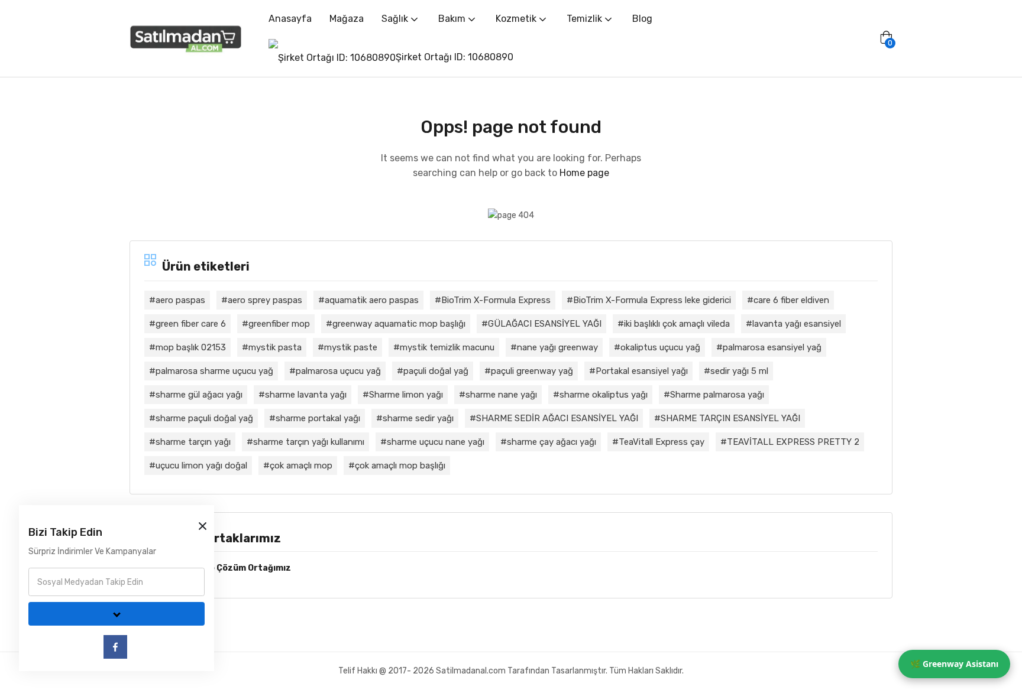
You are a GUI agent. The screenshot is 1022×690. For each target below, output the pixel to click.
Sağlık (395, 18)
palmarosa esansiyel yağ (772, 347)
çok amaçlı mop (301, 465)
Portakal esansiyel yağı (642, 371)
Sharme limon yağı (406, 394)
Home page (584, 172)
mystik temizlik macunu (447, 347)
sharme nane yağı (501, 394)
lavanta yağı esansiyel (796, 323)
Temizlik (585, 18)
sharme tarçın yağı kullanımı (308, 442)
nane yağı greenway (557, 347)
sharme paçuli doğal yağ (204, 418)
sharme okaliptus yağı (603, 394)
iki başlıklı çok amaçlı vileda (677, 323)
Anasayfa (290, 18)
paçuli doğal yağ (435, 371)
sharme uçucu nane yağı (435, 442)
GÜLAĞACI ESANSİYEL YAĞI (544, 323)
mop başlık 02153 (191, 347)
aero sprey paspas (265, 300)
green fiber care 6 (191, 323)
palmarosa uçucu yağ (338, 371)
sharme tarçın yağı (193, 442)
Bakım (453, 18)
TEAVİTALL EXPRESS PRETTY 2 (793, 442)
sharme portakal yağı (318, 418)
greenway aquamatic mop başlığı (398, 323)
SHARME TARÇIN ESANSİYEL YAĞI (730, 418)
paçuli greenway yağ (532, 371)
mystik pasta (275, 347)
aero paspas (180, 300)
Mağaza (346, 18)
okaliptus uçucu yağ (660, 347)
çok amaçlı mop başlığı (400, 465)
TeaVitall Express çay (661, 442)
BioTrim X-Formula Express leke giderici (652, 300)
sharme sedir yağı (418, 418)
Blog (642, 18)
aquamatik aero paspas (372, 300)
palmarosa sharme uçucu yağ (214, 371)
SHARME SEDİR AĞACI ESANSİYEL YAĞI (557, 418)
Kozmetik (517, 18)
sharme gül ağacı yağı (199, 394)
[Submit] (116, 614)
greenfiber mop (279, 323)
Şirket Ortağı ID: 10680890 (454, 57)
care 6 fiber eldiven (791, 300)
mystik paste (350, 347)
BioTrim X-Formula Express (496, 300)
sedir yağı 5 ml (739, 371)
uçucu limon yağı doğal (201, 465)
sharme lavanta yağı (306, 394)
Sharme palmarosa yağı (717, 394)
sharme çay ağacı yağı (551, 442)
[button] (885, 38)
